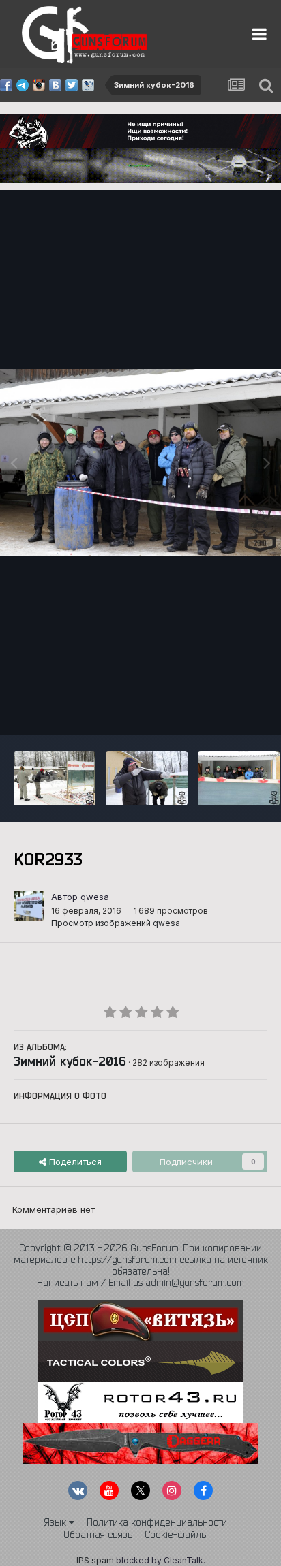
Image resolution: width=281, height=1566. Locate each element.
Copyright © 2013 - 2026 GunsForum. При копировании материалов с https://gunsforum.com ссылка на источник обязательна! (141, 1260)
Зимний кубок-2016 (70, 1061)
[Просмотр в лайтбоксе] (140, 462)
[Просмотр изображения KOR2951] (147, 778)
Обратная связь (97, 1534)
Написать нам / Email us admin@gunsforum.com (140, 1282)
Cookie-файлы (176, 1534)
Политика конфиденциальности (157, 1522)
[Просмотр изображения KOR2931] (239, 778)
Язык (56, 1522)
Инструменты (221, 710)
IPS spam (95, 1560)
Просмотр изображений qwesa (115, 923)
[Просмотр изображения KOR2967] (54, 778)
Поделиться (74, 1161)
